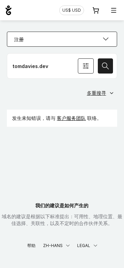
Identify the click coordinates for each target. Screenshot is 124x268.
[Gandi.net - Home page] (8, 10)
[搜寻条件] (86, 66)
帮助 (31, 245)
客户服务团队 (71, 118)
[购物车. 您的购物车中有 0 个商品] (96, 10)
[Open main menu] (113, 10)
